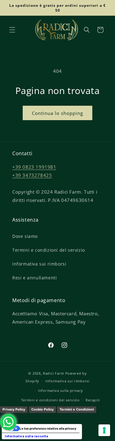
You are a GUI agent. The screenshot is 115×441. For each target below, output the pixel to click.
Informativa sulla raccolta (26, 436)
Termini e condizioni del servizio (48, 250)
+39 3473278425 (32, 175)
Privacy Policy (13, 409)
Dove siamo (25, 236)
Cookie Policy (42, 409)
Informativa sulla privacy (60, 390)
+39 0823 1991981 (34, 167)
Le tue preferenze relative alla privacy (48, 428)
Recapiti (93, 400)
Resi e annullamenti (34, 278)
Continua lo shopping (57, 113)
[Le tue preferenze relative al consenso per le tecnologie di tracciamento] (104, 430)
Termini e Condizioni (76, 409)
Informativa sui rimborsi (39, 264)
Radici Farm (53, 373)
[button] (12, 30)
